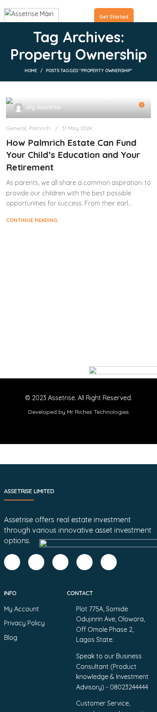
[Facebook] (12, 562)
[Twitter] (84, 562)
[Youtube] (109, 562)
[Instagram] (60, 562)
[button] (140, 10)
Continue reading (32, 220)
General (16, 128)
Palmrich (39, 128)
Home (31, 70)
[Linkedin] (36, 562)
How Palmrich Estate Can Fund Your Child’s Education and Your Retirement (73, 155)
